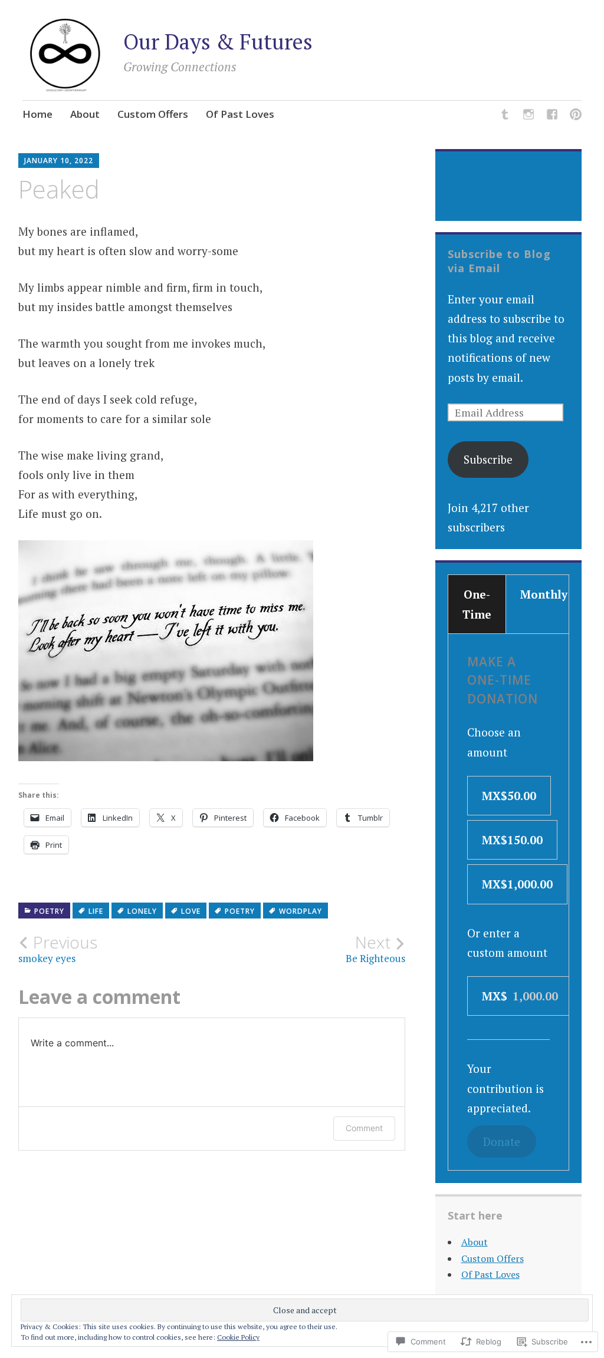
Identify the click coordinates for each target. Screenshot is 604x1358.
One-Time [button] (476, 604)
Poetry (49, 911)
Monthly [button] (543, 594)
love (191, 911)
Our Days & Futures (218, 41)
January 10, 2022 (58, 161)
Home (37, 114)
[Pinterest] (576, 115)
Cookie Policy (238, 1337)
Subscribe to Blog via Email (499, 261)
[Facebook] (552, 115)
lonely (142, 911)
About (85, 114)
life (95, 911)
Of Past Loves (240, 114)
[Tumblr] (505, 115)
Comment (364, 1128)
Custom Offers (152, 114)
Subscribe (488, 459)
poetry (240, 911)
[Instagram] (528, 115)
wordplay (300, 911)
